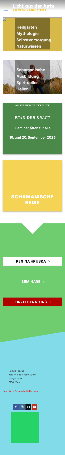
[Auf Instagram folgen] (22, 407)
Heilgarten (26, 27)
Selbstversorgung (33, 40)
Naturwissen (28, 46)
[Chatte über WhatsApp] (25, 427)
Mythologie (27, 33)
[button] (6, 8)
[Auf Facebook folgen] (16, 407)
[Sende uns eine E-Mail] (28, 407)
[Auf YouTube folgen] (34, 407)
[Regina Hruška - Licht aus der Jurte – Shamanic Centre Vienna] (33, 8)
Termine (43, 105)
